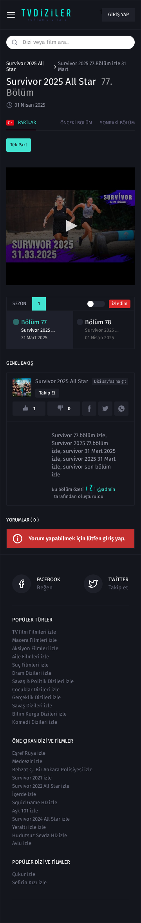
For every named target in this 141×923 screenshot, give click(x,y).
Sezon (19, 303)
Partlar (27, 122)
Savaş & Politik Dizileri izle (43, 681)
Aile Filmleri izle (30, 657)
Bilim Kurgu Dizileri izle (39, 714)
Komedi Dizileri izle (34, 722)
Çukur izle (23, 874)
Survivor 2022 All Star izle (40, 786)
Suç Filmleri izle (30, 665)
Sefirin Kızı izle (29, 882)
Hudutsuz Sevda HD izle (39, 835)
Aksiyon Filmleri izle (35, 648)
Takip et (47, 393)
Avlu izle (21, 843)
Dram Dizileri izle (31, 673)
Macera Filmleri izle (34, 640)
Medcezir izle (27, 761)
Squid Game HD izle (34, 802)
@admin (106, 489)
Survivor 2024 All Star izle (41, 819)
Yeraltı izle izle (29, 827)
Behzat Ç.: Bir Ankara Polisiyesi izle (52, 769)
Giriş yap (118, 14)
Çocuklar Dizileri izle (36, 689)
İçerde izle (24, 794)
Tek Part (18, 144)
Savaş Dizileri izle (32, 706)
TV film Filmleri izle (34, 632)
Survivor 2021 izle (32, 778)
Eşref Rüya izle (28, 753)
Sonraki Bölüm (117, 122)
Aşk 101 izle (25, 811)
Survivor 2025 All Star (25, 66)
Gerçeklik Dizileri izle (36, 697)
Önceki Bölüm (76, 122)
